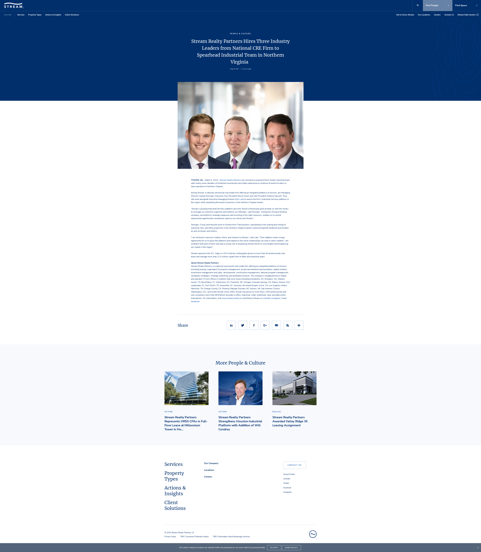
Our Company (211, 463)
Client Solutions (72, 15)
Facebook (287, 487)
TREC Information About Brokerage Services (231, 536)
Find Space (461, 5)
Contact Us (449, 15)
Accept (274, 547)
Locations (209, 470)
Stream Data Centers (467, 15)
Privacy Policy (170, 536)
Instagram (287, 492)
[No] (478, 547)
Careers (437, 15)
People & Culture (240, 34)
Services (20, 15)
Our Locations (424, 15)
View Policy (291, 547)
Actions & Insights (53, 15)
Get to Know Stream (405, 15)
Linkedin (286, 478)
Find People (432, 5)
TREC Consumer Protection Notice (194, 536)
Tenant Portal (289, 474)
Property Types (34, 15)
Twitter (286, 483)
